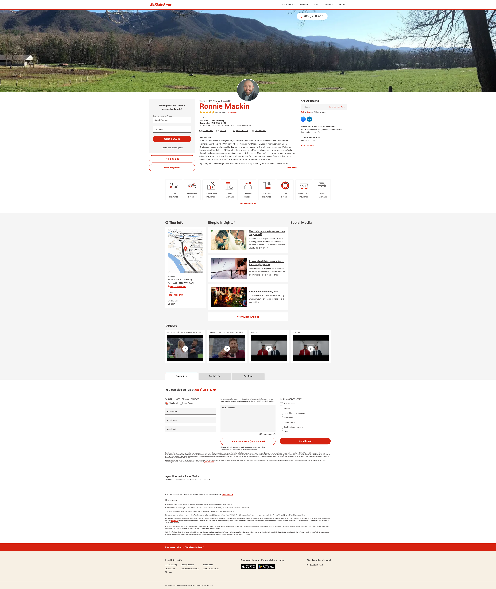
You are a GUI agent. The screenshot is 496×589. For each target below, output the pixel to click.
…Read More (291, 168)
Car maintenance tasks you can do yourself (267, 233)
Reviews (304, 5)
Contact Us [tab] (181, 376)
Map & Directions (178, 286)
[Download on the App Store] (249, 566)
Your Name (172, 411)
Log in (341, 5)
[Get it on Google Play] (266, 566)
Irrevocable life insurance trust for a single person (266, 263)
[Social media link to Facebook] (303, 119)
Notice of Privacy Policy (190, 568)
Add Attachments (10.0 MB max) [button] (248, 441)
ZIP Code (158, 129)
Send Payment (172, 167)
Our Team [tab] (248, 376)
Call (302, 112)
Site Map (168, 572)
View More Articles (248, 317)
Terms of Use (170, 568)
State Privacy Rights (211, 568)
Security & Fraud (187, 565)
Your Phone (188, 403)
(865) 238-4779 (175, 295)
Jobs (316, 5)
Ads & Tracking (171, 565)
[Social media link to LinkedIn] (309, 119)
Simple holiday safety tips (263, 291)
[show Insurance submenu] (294, 4)
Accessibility (208, 565)
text (309, 112)
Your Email (173, 403)
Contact (328, 5)
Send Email (305, 441)
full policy (174, 520)
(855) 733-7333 (209, 462)
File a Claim (172, 159)
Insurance (287, 5)
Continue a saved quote (172, 148)
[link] (161, 4)
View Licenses (307, 145)
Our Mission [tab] (215, 376)
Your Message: (228, 408)
